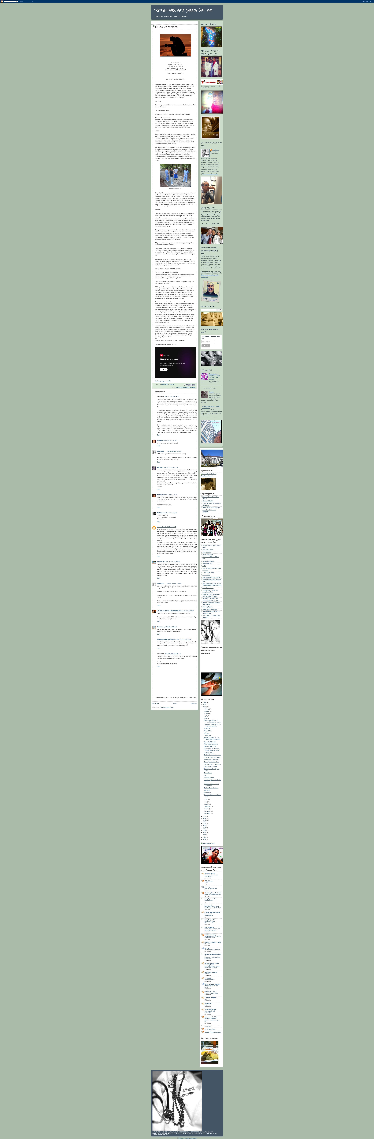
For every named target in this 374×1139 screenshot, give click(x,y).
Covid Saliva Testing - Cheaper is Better (210, 922)
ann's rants (208, 1026)
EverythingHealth (210, 920)
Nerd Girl (207, 948)
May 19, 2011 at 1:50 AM (170, 494)
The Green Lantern (207, 549)
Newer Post (155, 703)
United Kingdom (209, 900)
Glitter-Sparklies (207, 552)
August (206, 804)
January (206, 709)
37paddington (161, 561)
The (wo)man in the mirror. (211, 762)
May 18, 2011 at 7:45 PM (174, 451)
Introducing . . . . (208, 728)
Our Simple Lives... (210, 991)
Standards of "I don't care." (211, 759)
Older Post (194, 703)
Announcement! (209, 915)
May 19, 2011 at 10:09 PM (186, 610)
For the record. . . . (209, 752)
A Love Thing (206, 575)
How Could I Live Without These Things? (211, 875)
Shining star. (207, 735)
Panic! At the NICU (207, 554)
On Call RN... (208, 978)
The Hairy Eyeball (207, 607)
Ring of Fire (208, 1005)
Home (174, 703)
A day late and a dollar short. (212, 757)
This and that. (208, 730)
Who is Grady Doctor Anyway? (211, 507)
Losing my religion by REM (162, 381)
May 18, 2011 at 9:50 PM (171, 467)
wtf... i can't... (208, 943)
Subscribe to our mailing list (211, 337)
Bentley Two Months (210, 979)
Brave (206, 987)
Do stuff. (211, 392)
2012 (204, 816)
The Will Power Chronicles (213, 1032)
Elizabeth (160, 494)
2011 (204, 707)
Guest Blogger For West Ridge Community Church (213, 937)
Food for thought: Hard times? (212, 764)
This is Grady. (208, 773)
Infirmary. (206, 733)
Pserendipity (208, 905)
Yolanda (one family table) (165, 639)
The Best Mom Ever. (210, 741)
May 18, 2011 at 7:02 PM (169, 440)
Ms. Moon (160, 467)
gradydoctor (160, 451)
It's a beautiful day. (209, 777)
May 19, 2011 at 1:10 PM (169, 512)
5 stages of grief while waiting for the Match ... (212, 958)
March (206, 713)
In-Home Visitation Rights (211, 993)
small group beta (184, 387)
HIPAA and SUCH (207, 501)
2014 (204, 821)
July (205, 802)
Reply (158, 435)
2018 (204, 830)
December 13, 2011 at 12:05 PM (182, 639)
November (207, 811)
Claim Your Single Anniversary (213, 894)
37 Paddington (209, 881)
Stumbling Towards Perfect (213, 893)
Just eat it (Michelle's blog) (213, 942)
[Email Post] (184, 384)
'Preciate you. (208, 792)
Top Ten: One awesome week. (212, 755)
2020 (204, 835)
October (206, 809)
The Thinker (208, 1012)
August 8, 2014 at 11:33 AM (173, 653)
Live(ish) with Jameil (211, 972)
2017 (204, 828)
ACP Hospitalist (209, 927)
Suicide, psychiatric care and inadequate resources (212, 929)
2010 (204, 704)
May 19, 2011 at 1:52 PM (173, 561)
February (207, 711)
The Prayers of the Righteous (212, 949)
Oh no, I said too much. (210, 766)
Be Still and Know (210, 1029)
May (205, 718)
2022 (204, 839)
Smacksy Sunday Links (211, 888)
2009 (204, 702)
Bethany (159, 512)
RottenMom (208, 1003)
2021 (204, 837)
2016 (204, 825)
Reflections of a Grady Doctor (183, 10)
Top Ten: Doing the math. (211, 788)
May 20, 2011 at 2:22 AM (169, 627)
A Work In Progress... (211, 997)
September (207, 806)
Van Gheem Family (210, 935)
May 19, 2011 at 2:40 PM (174, 583)
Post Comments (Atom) (166, 707)
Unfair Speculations (207, 588)
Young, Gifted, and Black (209, 609)
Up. (205, 775)
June (206, 799)
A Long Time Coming (208, 572)
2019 (204, 832)
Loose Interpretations (208, 561)
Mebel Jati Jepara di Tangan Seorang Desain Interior (212, 967)
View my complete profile (210, 174)
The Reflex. (207, 790)
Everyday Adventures (211, 899)
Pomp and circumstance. (211, 744)
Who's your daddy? (207, 563)
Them (206, 882)
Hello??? (207, 973)
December (207, 813)
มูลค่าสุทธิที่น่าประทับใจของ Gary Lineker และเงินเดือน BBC (213, 907)
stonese (159, 527)
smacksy (207, 887)
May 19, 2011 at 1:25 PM (169, 527)
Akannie (159, 627)
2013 (204, 818)
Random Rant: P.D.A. (210, 746)
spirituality (192, 387)
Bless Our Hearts (210, 873)
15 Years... (207, 999)
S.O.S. (204, 566)
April (205, 716)
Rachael (159, 440)
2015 (204, 823)
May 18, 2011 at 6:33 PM (172, 396)
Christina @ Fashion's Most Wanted (168, 610)
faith (177, 387)
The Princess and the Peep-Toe (211, 577)
